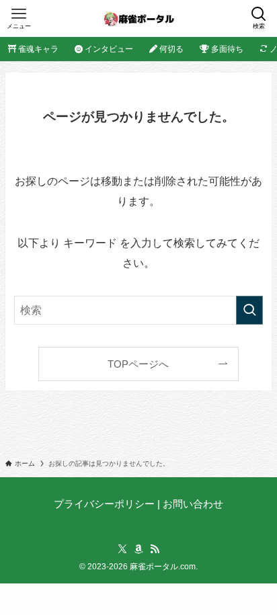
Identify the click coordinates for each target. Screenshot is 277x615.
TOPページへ (138, 364)
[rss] (155, 549)
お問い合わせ (193, 504)
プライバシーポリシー (104, 504)
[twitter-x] (122, 549)
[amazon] (138, 549)
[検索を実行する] (249, 310)
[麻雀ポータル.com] (139, 18)
